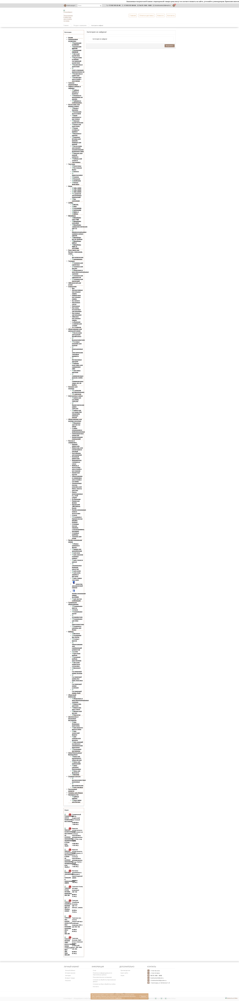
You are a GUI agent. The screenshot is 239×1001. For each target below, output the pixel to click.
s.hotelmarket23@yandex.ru (158, 980)
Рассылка (68, 980)
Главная (133, 15)
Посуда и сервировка (79, 25)
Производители (125, 970)
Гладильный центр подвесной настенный (76, 815)
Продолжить (169, 46)
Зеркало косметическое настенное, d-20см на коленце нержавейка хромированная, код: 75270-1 (77, 850)
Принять (143, 996)
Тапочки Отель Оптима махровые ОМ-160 (77, 887)
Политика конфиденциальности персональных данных (102, 974)
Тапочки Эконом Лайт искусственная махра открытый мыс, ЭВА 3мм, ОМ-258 (77, 939)
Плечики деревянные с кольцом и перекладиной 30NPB (77, 871)
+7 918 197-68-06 (130, 5)
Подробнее (118, 998)
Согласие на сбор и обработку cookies (104, 984)
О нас (94, 970)
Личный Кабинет (70, 970)
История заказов (70, 973)
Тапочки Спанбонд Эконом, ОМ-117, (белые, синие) (77, 901)
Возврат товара (70, 978)
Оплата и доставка (146, 15)
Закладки (68, 975)
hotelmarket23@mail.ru (163, 5)
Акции (122, 975)
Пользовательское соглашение (102, 977)
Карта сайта (124, 973)
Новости (160, 15)
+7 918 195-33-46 (114, 5)
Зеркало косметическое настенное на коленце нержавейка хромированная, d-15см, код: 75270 (77, 829)
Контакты (170, 15)
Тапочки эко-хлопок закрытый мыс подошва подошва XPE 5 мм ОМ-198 (77, 918)
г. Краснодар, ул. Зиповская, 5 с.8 (160, 983)
